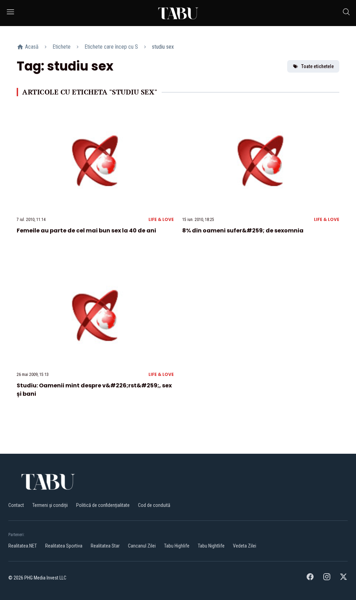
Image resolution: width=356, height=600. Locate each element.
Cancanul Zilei (142, 546)
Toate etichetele (317, 66)
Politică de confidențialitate (103, 505)
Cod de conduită (154, 505)
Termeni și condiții (50, 505)
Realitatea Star (105, 546)
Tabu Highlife (176, 546)
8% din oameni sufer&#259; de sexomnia (243, 231)
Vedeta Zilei (244, 546)
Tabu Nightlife (211, 546)
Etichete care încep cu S (111, 46)
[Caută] (346, 13)
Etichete (61, 46)
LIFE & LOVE (161, 219)
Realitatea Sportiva (63, 546)
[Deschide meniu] (10, 13)
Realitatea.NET (22, 546)
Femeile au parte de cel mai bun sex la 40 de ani (86, 231)
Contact (16, 505)
